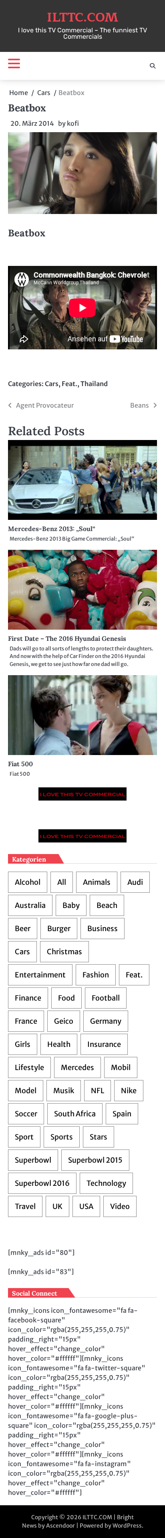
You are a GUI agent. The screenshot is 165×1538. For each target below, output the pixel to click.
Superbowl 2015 (95, 1160)
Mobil (121, 1067)
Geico (63, 1021)
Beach (107, 905)
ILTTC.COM (82, 17)
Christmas (64, 951)
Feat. (69, 384)
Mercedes (77, 1067)
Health (58, 1044)
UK (57, 1206)
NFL (97, 1090)
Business (102, 928)
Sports (61, 1137)
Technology (106, 1183)
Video (120, 1206)
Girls (22, 1044)
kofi (73, 123)
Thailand (94, 384)
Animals (97, 882)
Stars (98, 1137)
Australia (30, 905)
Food (66, 998)
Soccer (26, 1113)
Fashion (95, 974)
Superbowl (33, 1160)
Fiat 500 (20, 764)
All (61, 882)
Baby (71, 905)
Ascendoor (60, 1525)
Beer (22, 928)
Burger (58, 928)
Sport (24, 1137)
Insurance (104, 1044)
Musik (63, 1090)
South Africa (75, 1113)
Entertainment (40, 974)
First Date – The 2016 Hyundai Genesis (67, 638)
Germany (105, 1021)
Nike (129, 1090)
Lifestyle (29, 1067)
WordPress (127, 1525)
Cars (51, 384)
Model (25, 1090)
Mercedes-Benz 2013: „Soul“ (51, 529)
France (26, 1021)
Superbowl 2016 (42, 1183)
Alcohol (27, 882)
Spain (122, 1113)
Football (106, 998)
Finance (28, 998)
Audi (135, 882)
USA (86, 1206)
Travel (25, 1206)
